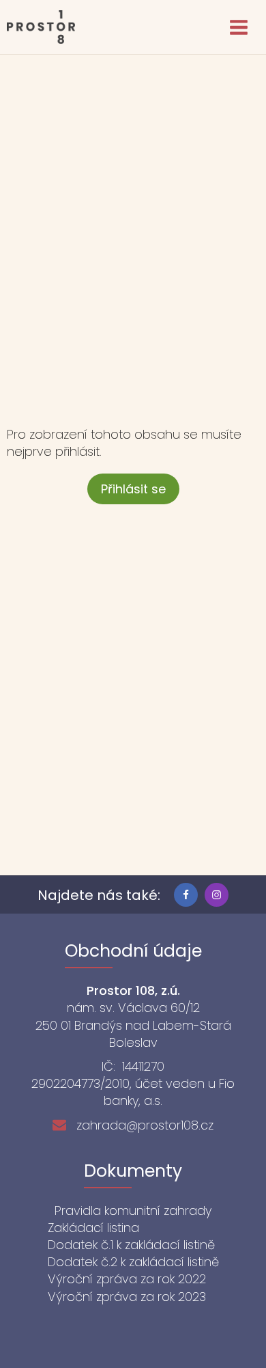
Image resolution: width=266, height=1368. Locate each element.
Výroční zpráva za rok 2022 (127, 1278)
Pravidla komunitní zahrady (133, 1210)
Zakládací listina (93, 1227)
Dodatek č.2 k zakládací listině (133, 1261)
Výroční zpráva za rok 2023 (127, 1296)
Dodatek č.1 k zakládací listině (131, 1244)
